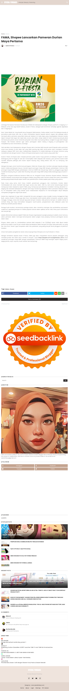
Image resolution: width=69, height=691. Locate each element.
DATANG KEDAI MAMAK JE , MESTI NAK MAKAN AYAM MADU (17, 652)
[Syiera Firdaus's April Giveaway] (5, 550)
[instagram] (40, 678)
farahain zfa (4, 651)
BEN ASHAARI (4, 640)
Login (32, 688)
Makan (7, 34)
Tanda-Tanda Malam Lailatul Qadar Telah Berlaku (15, 657)
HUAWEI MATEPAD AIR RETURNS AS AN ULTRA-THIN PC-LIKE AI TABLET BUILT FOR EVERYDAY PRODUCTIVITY (37, 591)
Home (3, 34)
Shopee (12, 289)
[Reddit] (55, 293)
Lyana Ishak (4, 661)
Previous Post (5, 303)
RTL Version (45, 688)
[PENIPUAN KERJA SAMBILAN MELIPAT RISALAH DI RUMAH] (5, 543)
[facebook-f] (29, 678)
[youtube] (36, 678)
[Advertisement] (34, 19)
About (27, 688)
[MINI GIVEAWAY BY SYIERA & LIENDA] (5, 564)
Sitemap (38, 688)
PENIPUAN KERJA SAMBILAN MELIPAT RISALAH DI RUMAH (27, 542)
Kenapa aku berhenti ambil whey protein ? (13, 642)
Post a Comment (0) (34, 299)
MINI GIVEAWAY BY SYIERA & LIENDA (21, 563)
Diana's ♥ (3, 646)
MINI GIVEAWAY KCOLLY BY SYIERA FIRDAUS (23, 556)
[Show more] (66, 293)
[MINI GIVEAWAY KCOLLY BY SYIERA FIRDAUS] (5, 557)
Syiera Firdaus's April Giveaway (20, 549)
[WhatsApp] (59, 293)
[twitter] (32, 678)
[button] (2, 2)
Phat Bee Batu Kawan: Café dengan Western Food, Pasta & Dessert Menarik (23, 662)
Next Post (64, 303)
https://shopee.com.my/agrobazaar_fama (51, 237)
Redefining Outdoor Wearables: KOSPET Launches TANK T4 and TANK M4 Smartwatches (27, 647)
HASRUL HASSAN (5, 656)
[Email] (62, 293)
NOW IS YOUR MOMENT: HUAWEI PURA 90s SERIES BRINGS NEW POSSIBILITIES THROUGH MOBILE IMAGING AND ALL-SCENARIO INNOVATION (36, 598)
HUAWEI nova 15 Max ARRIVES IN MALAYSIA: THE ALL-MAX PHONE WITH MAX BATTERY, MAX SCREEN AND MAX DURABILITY (37, 605)
